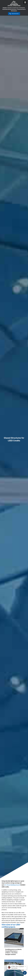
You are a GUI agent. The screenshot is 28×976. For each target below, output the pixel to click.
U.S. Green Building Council (12, 885)
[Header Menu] (25, 2)
